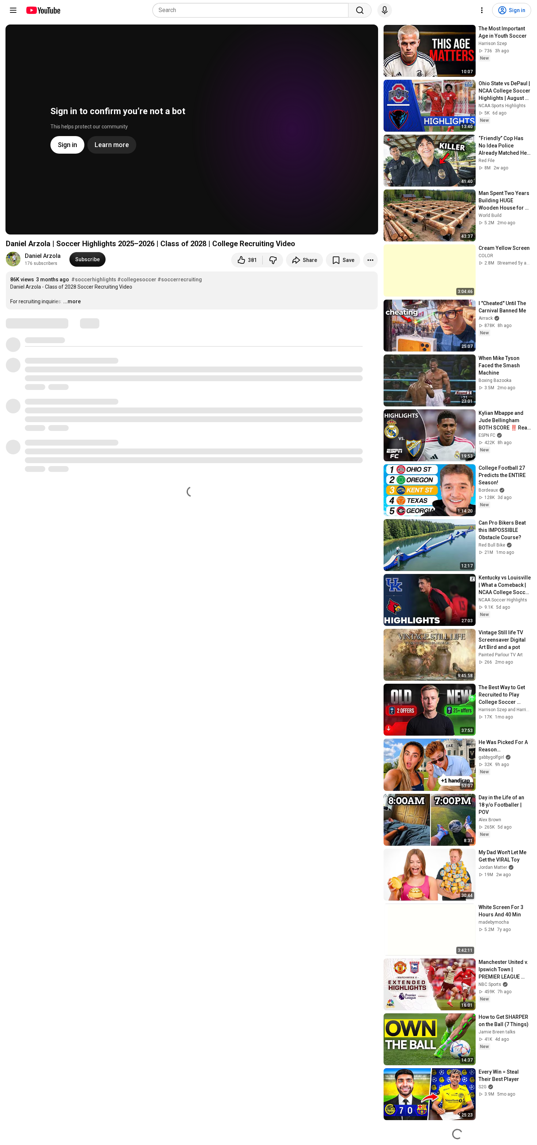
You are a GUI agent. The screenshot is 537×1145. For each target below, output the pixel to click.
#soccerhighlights (93, 279)
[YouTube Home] (42, 10)
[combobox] (253, 10)
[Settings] (481, 10)
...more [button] (72, 301)
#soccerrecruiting (179, 279)
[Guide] (13, 10)
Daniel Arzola (43, 255)
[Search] (360, 10)
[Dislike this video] (273, 260)
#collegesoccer (136, 279)
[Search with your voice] (384, 10)
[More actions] (370, 260)
